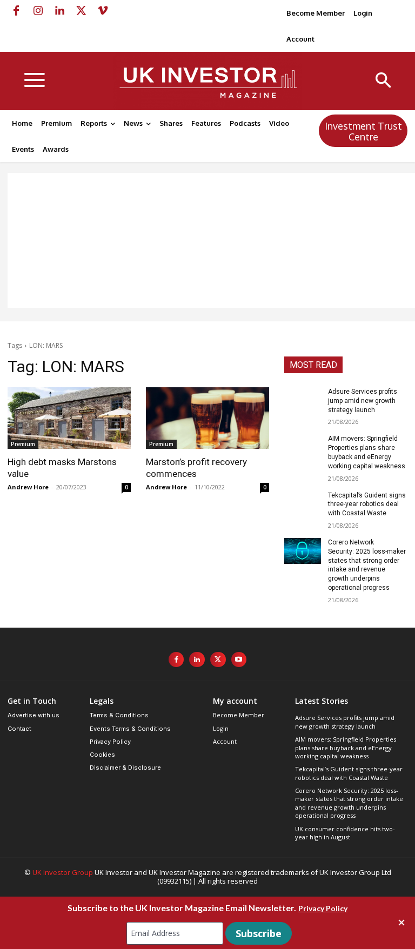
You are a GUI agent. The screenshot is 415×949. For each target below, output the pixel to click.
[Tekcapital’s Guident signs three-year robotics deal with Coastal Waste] (302, 504)
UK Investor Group (62, 872)
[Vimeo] (102, 11)
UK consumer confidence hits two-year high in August (345, 833)
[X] (81, 11)
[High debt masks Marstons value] (69, 418)
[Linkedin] (59, 11)
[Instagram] (38, 11)
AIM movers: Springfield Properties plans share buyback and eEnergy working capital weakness (345, 747)
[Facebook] (16, 11)
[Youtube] (239, 660)
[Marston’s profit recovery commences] (207, 418)
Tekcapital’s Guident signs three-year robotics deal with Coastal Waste (367, 504)
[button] (383, 81)
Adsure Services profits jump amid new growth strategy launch (362, 401)
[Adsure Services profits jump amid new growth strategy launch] (302, 400)
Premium (23, 444)
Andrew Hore (28, 487)
